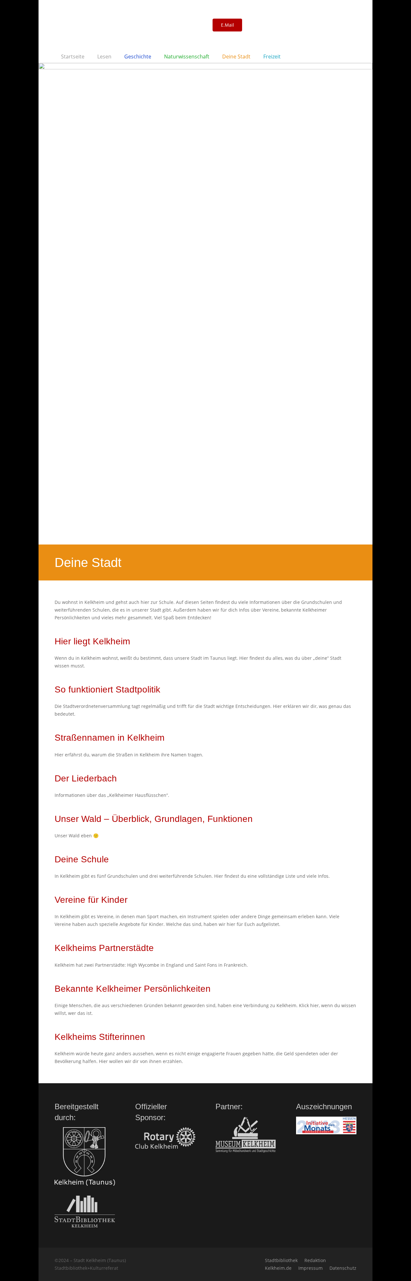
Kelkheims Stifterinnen (100, 1037)
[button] (115, 56)
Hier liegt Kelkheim (92, 641)
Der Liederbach (86, 778)
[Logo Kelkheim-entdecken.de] (126, 25)
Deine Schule (82, 859)
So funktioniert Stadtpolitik (107, 689)
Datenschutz (342, 1268)
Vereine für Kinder (91, 900)
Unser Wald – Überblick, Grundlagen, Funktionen (154, 819)
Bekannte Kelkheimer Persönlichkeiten (133, 989)
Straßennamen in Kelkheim (109, 738)
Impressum (310, 1268)
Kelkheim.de (278, 1268)
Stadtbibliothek (281, 1260)
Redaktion (315, 1260)
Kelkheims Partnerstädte (104, 948)
